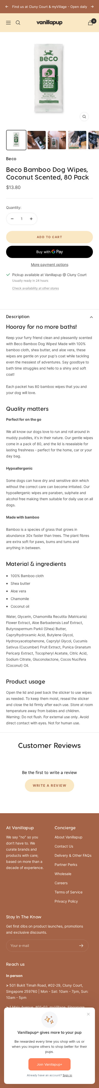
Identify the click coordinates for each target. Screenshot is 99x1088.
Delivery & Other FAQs (73, 855)
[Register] (81, 945)
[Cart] (90, 22)
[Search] (18, 22)
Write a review (49, 785)
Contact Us (64, 846)
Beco (11, 159)
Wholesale (63, 874)
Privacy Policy (66, 901)
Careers (61, 883)
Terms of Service (68, 892)
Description (18, 317)
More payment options (49, 264)
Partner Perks (66, 864)
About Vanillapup (68, 837)
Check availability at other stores (35, 288)
